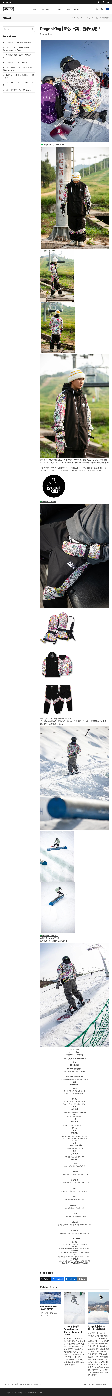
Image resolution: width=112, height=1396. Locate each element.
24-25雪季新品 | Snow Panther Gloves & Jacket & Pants (73, 1330)
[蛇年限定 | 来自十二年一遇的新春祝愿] (98, 1307)
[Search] (102, 9)
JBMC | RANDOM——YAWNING (95, 1384)
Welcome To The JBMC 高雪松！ (48, 1308)
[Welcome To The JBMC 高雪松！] (50, 1297)
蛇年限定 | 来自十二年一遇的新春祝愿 (97, 1328)
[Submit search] (32, 29)
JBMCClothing (16, 1392)
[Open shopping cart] (97, 9)
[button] (45, 1279)
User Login (8, 2)
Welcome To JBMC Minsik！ (16, 62)
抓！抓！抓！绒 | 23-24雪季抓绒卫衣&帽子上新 (22, 1384)
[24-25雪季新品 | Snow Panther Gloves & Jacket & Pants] (74, 1307)
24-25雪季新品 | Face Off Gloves (18, 90)
